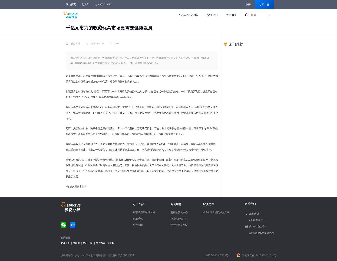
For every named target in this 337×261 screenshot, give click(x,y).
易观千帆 (138, 218)
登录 (248, 4)
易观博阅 (138, 225)
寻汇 (85, 243)
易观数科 (101, 243)
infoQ (111, 243)
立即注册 (264, 4)
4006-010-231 (105, 4)
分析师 (76, 243)
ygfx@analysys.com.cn (262, 232)
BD (91, 243)
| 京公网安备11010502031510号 (254, 255)
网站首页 (71, 4)
